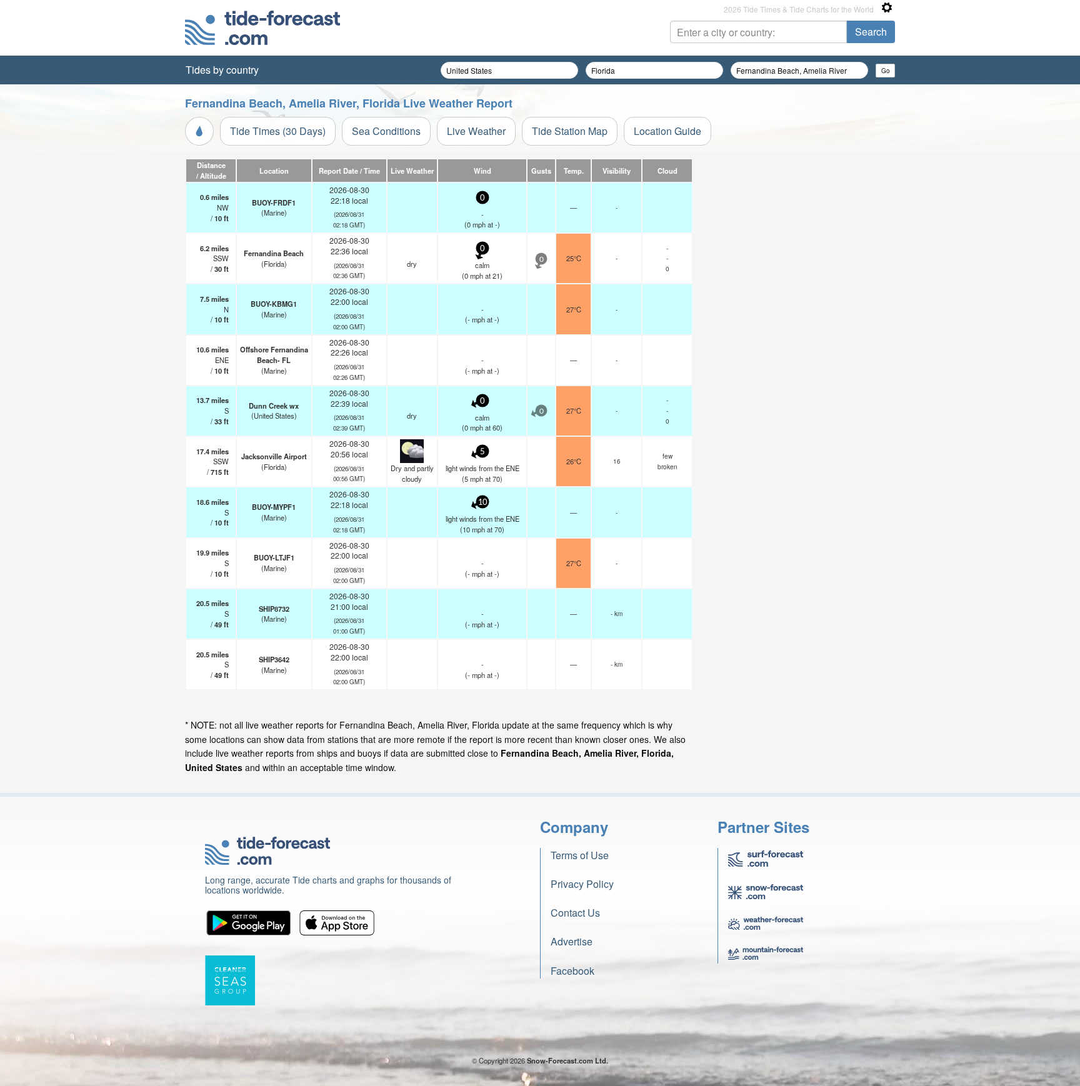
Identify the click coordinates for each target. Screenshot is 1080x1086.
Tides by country (222, 69)
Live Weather (476, 131)
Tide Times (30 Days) (278, 131)
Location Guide (667, 131)
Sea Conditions (386, 131)
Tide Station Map (570, 131)
